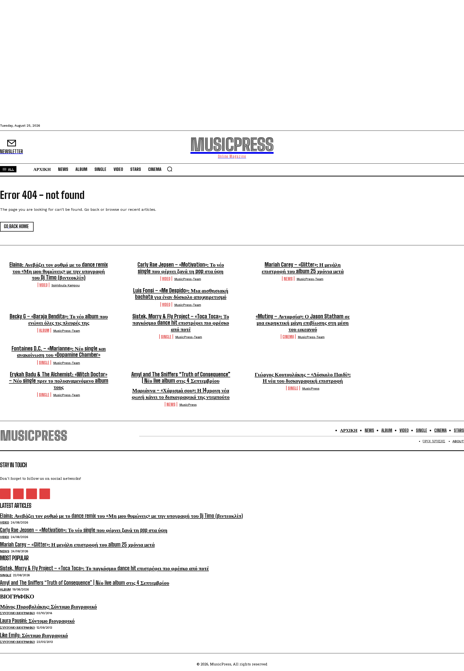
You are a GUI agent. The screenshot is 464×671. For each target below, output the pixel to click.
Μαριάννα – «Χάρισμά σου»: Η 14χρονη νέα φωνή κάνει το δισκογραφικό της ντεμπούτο (181, 393)
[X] (31, 494)
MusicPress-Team (187, 279)
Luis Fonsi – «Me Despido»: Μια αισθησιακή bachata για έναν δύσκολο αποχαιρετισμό (180, 293)
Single (166, 336)
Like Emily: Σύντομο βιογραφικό (34, 635)
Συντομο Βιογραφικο (17, 613)
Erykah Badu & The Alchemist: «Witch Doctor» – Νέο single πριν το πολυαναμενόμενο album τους (58, 380)
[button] (169, 169)
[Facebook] (5, 494)
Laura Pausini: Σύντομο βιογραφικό (37, 620)
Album (44, 330)
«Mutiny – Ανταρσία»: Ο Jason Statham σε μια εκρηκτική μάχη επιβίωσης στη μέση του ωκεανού (303, 322)
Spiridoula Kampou (65, 285)
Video (43, 285)
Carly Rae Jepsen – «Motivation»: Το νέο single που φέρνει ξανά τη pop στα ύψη (181, 267)
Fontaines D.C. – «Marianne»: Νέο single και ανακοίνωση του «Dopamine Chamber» (59, 351)
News (288, 278)
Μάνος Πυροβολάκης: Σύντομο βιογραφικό (48, 606)
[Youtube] (44, 494)
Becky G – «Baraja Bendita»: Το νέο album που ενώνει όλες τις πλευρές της (59, 319)
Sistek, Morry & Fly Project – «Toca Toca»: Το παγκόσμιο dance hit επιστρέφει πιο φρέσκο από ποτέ (180, 322)
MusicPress (310, 388)
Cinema (288, 336)
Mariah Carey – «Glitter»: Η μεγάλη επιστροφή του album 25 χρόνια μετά (303, 267)
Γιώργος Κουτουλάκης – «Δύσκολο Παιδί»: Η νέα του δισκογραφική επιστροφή (303, 377)
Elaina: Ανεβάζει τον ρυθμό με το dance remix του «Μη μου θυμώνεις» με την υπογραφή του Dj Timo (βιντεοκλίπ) (58, 271)
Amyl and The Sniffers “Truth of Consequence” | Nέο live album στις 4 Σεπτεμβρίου (180, 377)
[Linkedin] (18, 494)
